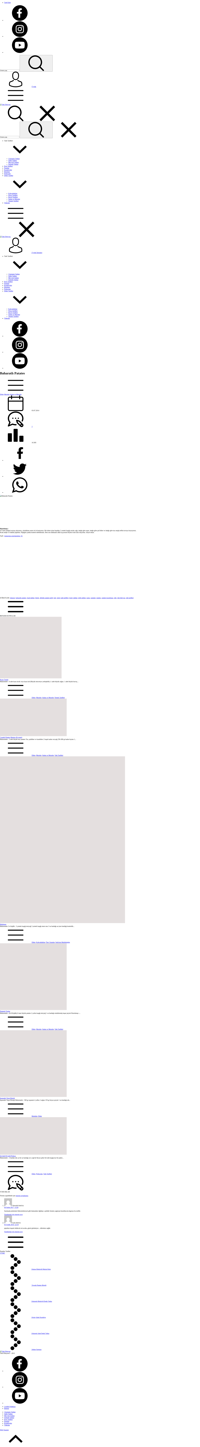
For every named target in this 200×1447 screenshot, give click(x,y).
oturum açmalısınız (22, 1196)
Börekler (34, 1116)
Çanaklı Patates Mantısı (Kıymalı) (11, 737)
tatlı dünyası (121, 598)
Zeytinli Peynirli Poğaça (8, 1156)
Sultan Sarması (36, 1349)
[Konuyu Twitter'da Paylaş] (19, 476)
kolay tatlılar (73, 598)
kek (55, 598)
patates (98, 598)
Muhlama (3, 924)
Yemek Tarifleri (59, 697)
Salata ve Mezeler (16, 394)
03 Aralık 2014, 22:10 (11, 1225)
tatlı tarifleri (130, 598)
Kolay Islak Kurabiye (38, 1317)
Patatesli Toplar (5, 1011)
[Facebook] (19, 20)
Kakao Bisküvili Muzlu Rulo (41, 1269)
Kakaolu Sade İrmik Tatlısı (40, 1333)
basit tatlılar (30, 598)
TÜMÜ (2, 1253)
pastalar (93, 598)
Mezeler (6, 394)
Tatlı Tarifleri (59, 755)
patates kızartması (107, 598)
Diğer (2, 394)
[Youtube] (19, 52)
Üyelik (34, 87)
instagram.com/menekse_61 (13, 536)
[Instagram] (19, 36)
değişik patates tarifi (46, 598)
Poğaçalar (39, 1174)
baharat (12, 598)
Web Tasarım (4, 1430)
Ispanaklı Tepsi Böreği (7, 1098)
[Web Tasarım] (14, 1430)
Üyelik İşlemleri (36, 253)
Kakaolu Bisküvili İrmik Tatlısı (41, 1301)
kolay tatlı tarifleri (62, 598)
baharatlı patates (21, 598)
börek (37, 598)
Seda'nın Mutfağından (62, 942)
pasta (88, 598)
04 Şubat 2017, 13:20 (11, 1207)
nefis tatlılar (82, 598)
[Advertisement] (62, 511)
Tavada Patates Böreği (38, 1285)
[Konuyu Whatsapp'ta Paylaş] (19, 492)
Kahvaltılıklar (40, 942)
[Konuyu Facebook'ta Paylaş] (19, 460)
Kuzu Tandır (4, 680)
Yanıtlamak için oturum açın (13, 1214)
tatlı (115, 598)
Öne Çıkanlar (50, 942)
